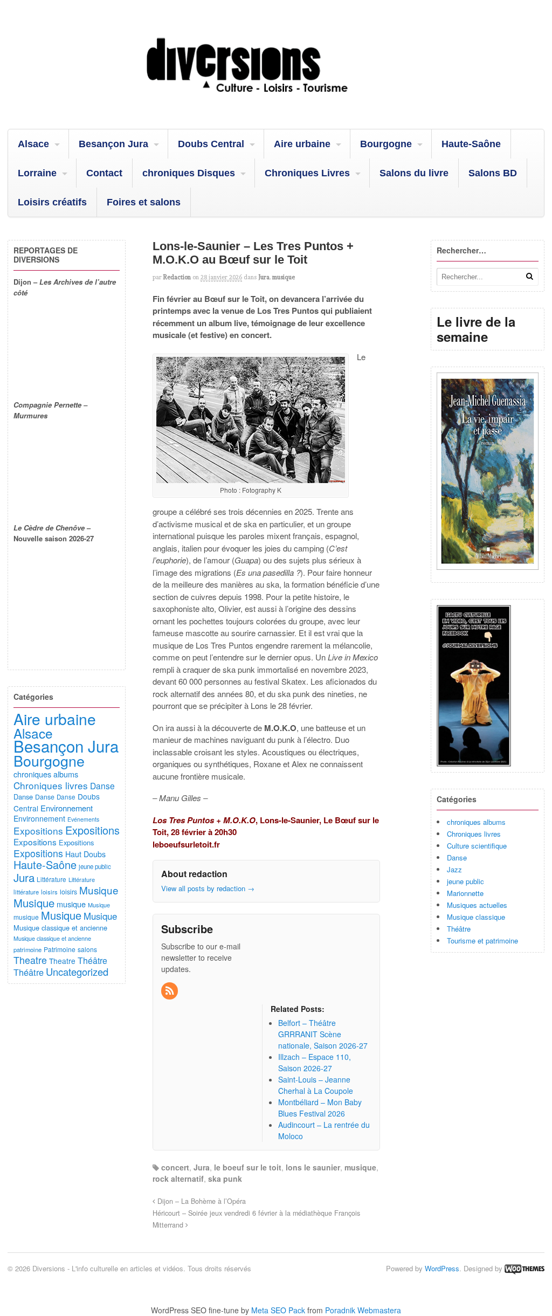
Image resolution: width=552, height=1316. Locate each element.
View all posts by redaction (207, 888)
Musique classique (476, 917)
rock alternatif (178, 1178)
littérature (26, 891)
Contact (104, 173)
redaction (177, 277)
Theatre (30, 960)
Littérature (51, 879)
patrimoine (27, 949)
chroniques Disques (188, 173)
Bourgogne (386, 144)
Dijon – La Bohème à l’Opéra (200, 1201)
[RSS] (170, 991)
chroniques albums (476, 822)
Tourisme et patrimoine (482, 940)
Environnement (66, 808)
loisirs (49, 891)
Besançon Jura (113, 144)
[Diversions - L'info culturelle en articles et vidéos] (276, 101)
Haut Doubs (85, 854)
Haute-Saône (471, 144)
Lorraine (37, 173)
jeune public (465, 881)
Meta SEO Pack (278, 1310)
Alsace (33, 144)
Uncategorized (77, 971)
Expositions (38, 830)
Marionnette (465, 893)
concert (175, 1167)
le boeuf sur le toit (247, 1167)
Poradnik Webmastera (363, 1310)
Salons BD (492, 173)
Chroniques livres (474, 834)
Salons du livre (414, 173)
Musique (99, 890)
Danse (457, 857)
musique (283, 277)
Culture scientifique (477, 845)
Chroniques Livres (307, 173)
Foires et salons (144, 202)
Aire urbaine (302, 144)
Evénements (83, 819)
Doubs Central (211, 144)
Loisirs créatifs (52, 202)
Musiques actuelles (477, 905)
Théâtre (459, 929)
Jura (264, 277)
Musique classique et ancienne (60, 927)
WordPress (442, 1268)
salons (87, 949)
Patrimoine (59, 949)
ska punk (225, 1178)
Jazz (454, 869)
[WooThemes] (524, 1268)
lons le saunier (313, 1167)
